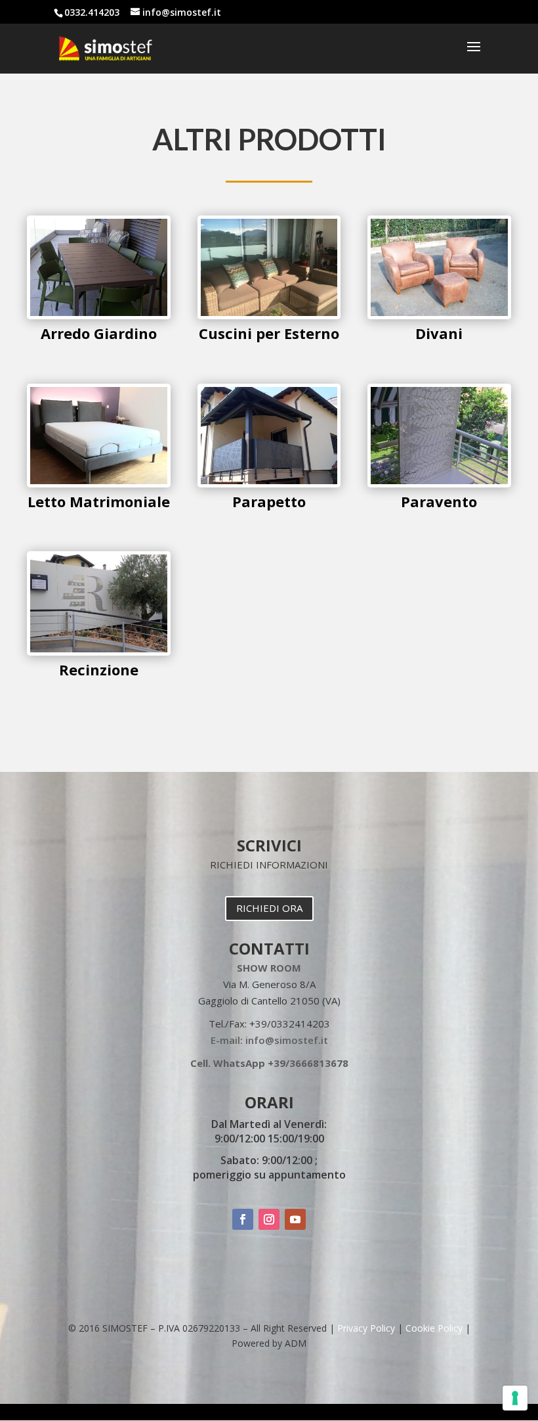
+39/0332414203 (289, 1023)
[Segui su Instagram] (269, 1219)
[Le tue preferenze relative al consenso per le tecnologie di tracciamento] (515, 1398)
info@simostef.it (286, 1040)
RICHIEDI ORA (269, 907)
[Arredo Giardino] (98, 312)
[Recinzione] (98, 649)
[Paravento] (439, 480)
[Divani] (439, 312)
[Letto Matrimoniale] (98, 480)
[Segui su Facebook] (242, 1219)
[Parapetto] (269, 480)
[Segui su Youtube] (295, 1219)
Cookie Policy (434, 1328)
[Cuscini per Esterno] (269, 312)
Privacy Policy (366, 1328)
